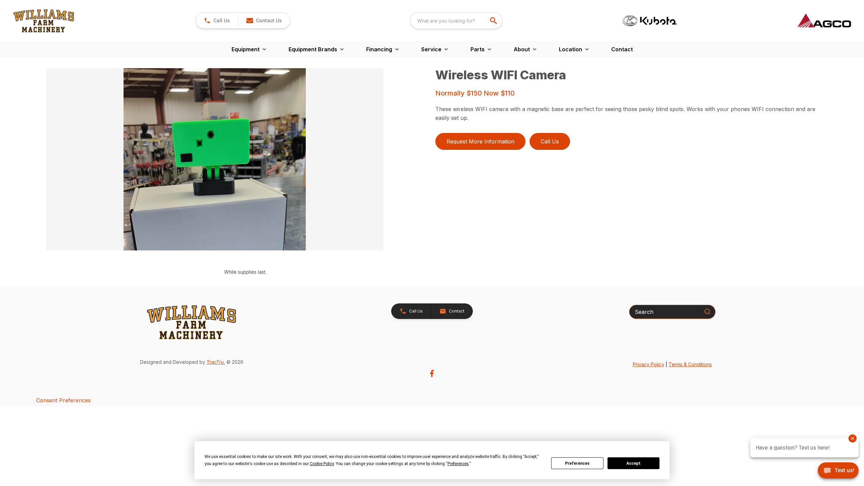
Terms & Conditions (690, 364)
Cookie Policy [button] (322, 463)
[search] (494, 20)
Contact (622, 49)
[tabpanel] (237, 160)
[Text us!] (838, 471)
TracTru (215, 362)
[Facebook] (432, 373)
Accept (633, 463)
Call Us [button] (550, 141)
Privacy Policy (648, 364)
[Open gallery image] (214, 159)
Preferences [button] (458, 463)
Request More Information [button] (480, 141)
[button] (217, 21)
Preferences (577, 463)
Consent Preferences (63, 400)
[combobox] (456, 20)
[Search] (707, 311)
